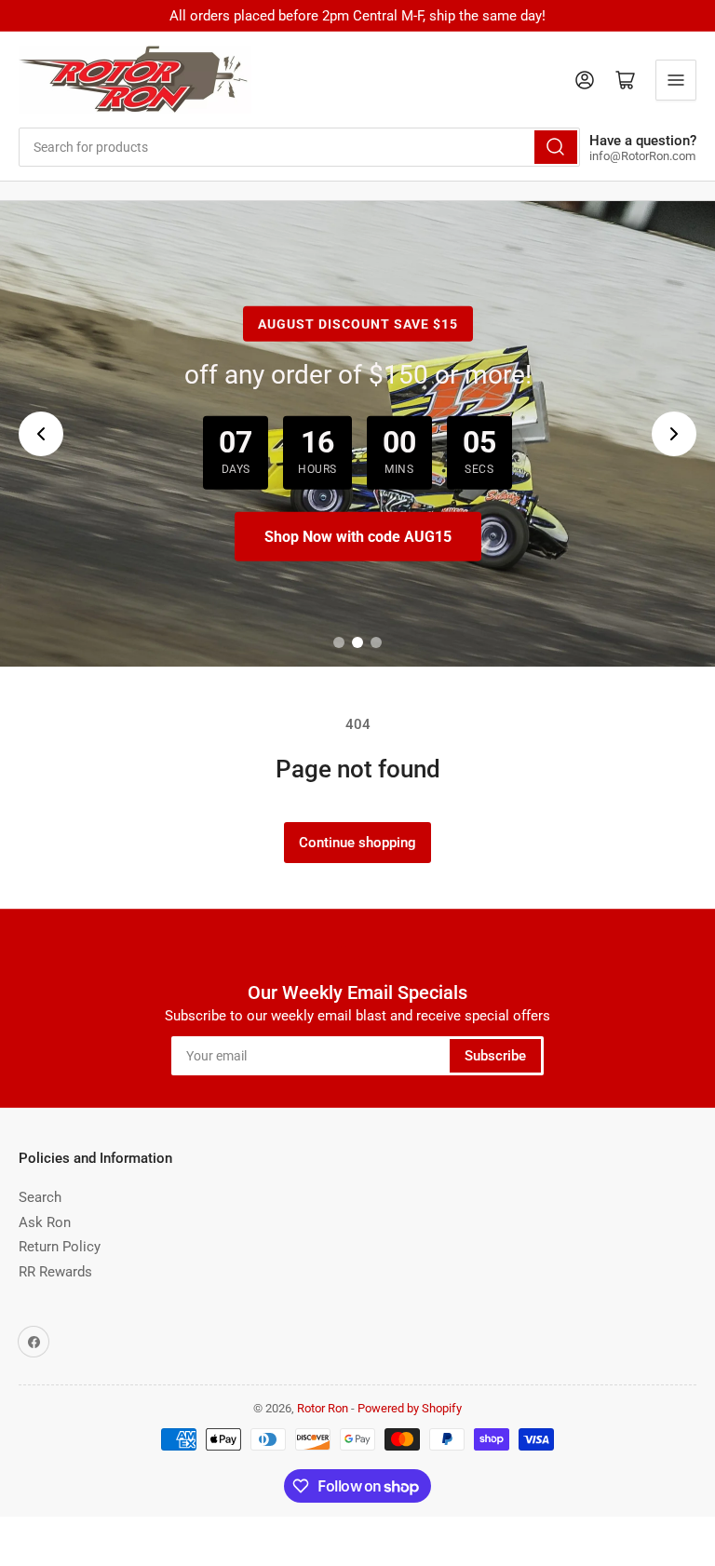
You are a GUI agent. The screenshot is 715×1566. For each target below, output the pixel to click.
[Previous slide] (41, 434)
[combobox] (299, 147)
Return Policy (60, 1246)
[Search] (555, 147)
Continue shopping (357, 842)
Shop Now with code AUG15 (358, 537)
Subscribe (495, 1055)
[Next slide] (674, 434)
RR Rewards (55, 1271)
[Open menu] (675, 80)
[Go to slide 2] (357, 642)
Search (40, 1197)
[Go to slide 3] (376, 642)
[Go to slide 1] (338, 642)
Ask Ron (45, 1222)
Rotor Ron (322, 1408)
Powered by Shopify (410, 1408)
